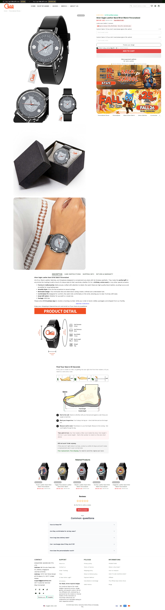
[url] (42, 581)
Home (5, 11)
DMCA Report (38, 605)
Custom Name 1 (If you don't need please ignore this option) (114, 29)
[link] (6, 603)
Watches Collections (82, 303)
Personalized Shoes (14, 11)
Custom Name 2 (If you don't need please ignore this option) (114, 37)
